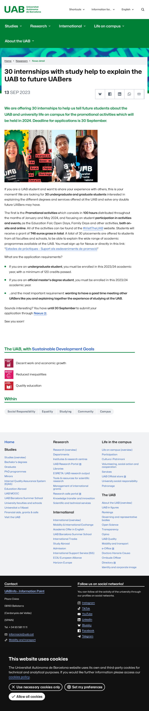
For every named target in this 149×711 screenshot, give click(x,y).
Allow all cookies (29, 697)
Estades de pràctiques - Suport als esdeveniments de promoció (51, 249)
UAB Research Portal (68, 464)
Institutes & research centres (70, 459)
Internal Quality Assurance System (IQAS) (25, 482)
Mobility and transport (115, 543)
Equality (47, 411)
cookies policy (19, 677)
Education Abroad (15, 488)
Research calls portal (68, 494)
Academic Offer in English (68, 529)
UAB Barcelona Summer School (23, 498)
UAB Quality (109, 538)
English (125, 10)
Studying (66, 411)
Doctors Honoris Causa (116, 553)
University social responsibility (119, 481)
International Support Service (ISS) (73, 553)
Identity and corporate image (119, 567)
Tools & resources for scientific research (71, 480)
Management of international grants (70, 487)
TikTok (86, 608)
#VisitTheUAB (93, 228)
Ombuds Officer (111, 557)
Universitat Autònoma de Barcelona (22, 9)
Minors (8, 476)
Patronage (108, 485)
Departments (61, 454)
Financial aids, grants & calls (21, 512)
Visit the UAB (12, 517)
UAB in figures (110, 507)
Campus (105, 411)
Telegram (87, 636)
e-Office (109, 549)
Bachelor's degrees (15, 462)
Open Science (110, 524)
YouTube (87, 614)
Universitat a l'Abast (16, 507)
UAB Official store (115, 477)
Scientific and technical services (72, 502)
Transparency (110, 529)
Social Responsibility (22, 411)
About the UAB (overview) (117, 502)
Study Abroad (61, 543)
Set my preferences (87, 687)
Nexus (38, 313)
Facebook (88, 630)
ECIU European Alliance (67, 557)
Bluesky (87, 625)
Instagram (88, 603)
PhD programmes (15, 471)
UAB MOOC (11, 493)
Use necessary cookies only (38, 687)
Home (9, 442)
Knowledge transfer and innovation (74, 498)
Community (86, 411)
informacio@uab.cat (21, 634)
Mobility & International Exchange (73, 524)
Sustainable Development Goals (63, 348)
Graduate (10, 466)
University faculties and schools (23, 502)
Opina (105, 534)
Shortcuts (75, 9)
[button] (100, 94)
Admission (59, 548)
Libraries (58, 468)
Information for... (101, 9)
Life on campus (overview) (117, 449)
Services (107, 471)
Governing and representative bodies (119, 518)
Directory (110, 563)
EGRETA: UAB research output (71, 473)
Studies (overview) (15, 457)
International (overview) (67, 520)
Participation (109, 454)
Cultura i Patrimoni (113, 459)
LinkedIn (87, 619)
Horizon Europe (62, 562)
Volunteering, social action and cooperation (120, 465)
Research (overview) (65, 449)
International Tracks (65, 538)
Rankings (107, 512)
